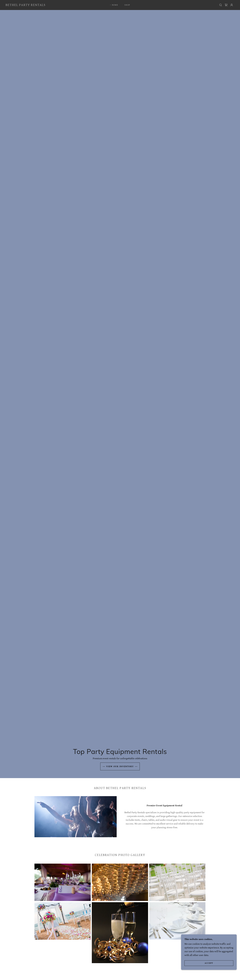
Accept (209, 963)
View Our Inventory (120, 766)
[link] (26, 5)
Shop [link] (127, 5)
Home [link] (115, 5)
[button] (231, 5)
